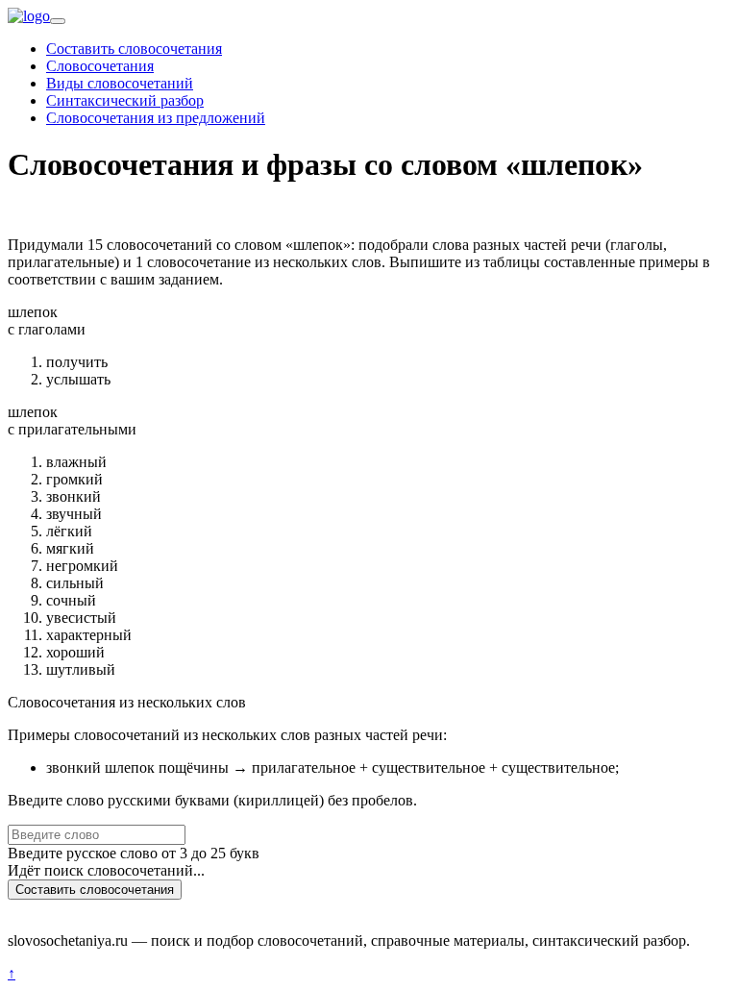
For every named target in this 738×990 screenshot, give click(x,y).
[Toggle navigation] (57, 21)
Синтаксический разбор (125, 100)
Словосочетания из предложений (155, 118)
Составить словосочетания (134, 48)
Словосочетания (100, 66)
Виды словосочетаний (119, 83)
